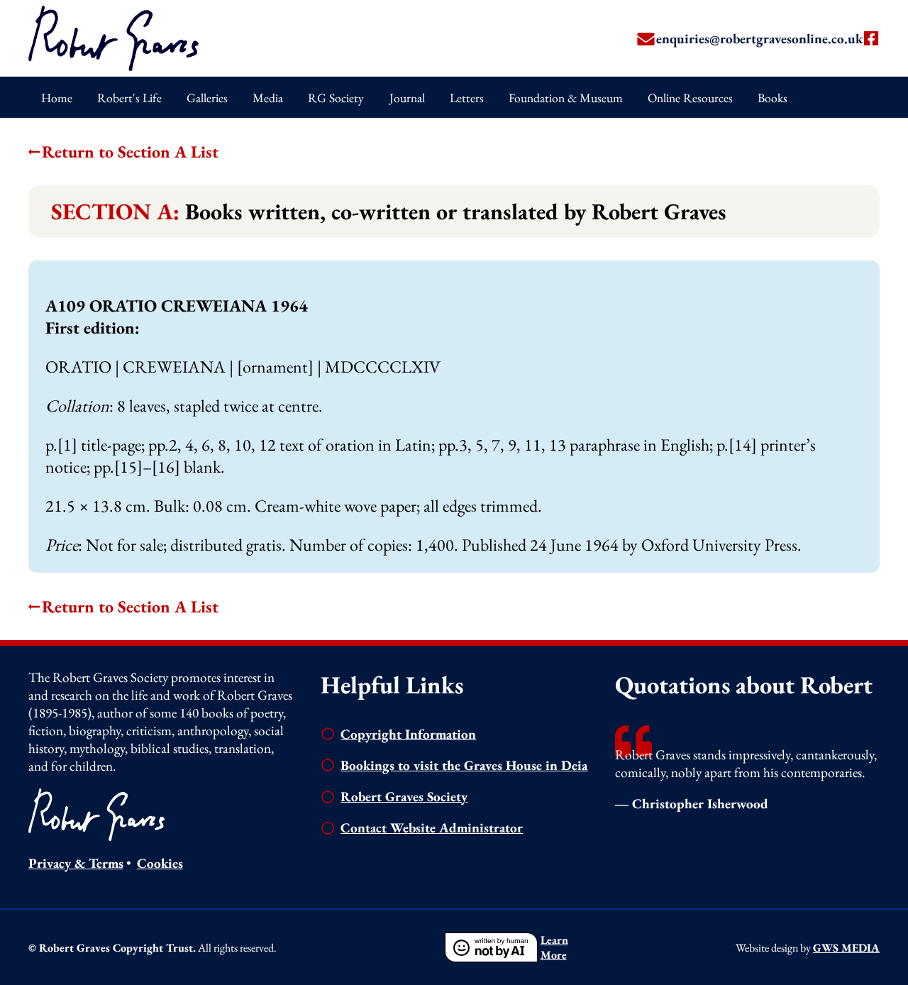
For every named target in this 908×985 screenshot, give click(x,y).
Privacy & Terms (75, 863)
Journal (407, 97)
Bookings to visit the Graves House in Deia (463, 765)
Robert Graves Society (403, 796)
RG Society (336, 97)
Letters (467, 97)
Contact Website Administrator (431, 828)
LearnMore (554, 947)
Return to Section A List (130, 152)
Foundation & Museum (566, 97)
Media (268, 97)
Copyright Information (408, 734)
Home (56, 97)
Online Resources (690, 97)
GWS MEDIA (846, 947)
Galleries (207, 97)
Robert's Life (129, 97)
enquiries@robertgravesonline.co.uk (759, 39)
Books (772, 97)
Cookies (160, 863)
